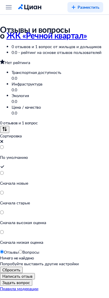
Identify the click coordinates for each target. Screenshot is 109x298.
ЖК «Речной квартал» (46, 35)
